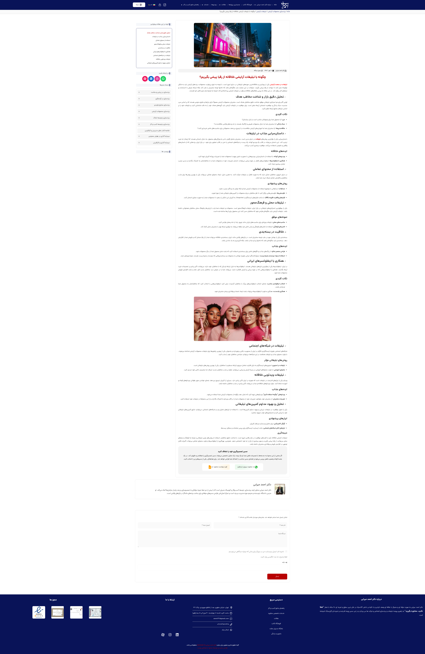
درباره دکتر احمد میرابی (264, 5)
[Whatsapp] (163, 79)
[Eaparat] (145, 79)
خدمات (206, 5)
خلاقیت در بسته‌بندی (164, 48)
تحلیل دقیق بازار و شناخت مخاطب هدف (158, 33)
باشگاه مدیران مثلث (276, 629)
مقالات (223, 5)
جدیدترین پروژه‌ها (234, 5)
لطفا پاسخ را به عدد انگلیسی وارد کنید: (273, 557)
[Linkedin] (151, 79)
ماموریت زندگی (276, 634)
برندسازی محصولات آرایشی (277, 11)
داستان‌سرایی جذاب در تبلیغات (161, 37)
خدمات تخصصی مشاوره (276, 613)
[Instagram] (157, 79)
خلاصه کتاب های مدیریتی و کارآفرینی (157, 130)
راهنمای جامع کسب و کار (191, 5)
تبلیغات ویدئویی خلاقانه (163, 59)
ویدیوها (213, 5)
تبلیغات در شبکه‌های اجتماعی (161, 55)
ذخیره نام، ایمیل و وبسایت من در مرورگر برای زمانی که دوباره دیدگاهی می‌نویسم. (256, 551)
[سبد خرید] (159, 5)
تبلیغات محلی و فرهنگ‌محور (162, 44)
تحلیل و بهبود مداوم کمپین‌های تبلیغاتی (158, 63)
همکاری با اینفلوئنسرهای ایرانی (161, 52)
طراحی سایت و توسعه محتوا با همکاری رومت (212, 648)
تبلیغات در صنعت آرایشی (278, 84)
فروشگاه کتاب (247, 5)
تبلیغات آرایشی (261, 11)
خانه (275, 5)
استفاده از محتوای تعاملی (163, 40)
